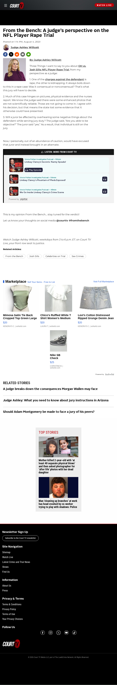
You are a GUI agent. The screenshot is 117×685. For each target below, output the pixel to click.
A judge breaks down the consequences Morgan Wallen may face (50, 389)
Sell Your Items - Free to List (41, 282)
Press (5, 590)
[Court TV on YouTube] (66, 632)
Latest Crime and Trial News (16, 562)
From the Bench (14, 256)
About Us (6, 585)
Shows (5, 566)
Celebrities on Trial (55, 256)
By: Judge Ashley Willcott (45, 59)
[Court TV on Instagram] (50, 632)
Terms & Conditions (11, 604)
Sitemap (6, 552)
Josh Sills (34, 256)
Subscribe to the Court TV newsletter (20, 538)
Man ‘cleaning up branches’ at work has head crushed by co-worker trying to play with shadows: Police (58, 504)
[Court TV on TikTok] (74, 632)
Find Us (6, 571)
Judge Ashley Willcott (25, 47)
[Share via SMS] (28, 54)
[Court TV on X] (58, 632)
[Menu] (5, 5)
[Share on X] (11, 54)
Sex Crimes (78, 256)
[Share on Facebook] (5, 54)
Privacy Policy (9, 609)
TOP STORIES (48, 432)
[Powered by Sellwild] (109, 374)
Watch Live (104, 5)
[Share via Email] (22, 54)
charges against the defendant (64, 79)
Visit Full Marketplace (103, 281)
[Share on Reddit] (17, 54)
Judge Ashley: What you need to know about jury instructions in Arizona (55, 400)
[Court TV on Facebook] (43, 632)
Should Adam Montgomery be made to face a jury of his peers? (48, 412)
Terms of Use (8, 614)
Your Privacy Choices (12, 619)
